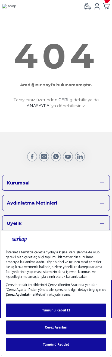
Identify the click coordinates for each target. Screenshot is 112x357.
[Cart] (106, 6)
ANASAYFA (38, 105)
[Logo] (9, 6)
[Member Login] (97, 6)
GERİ (63, 99)
